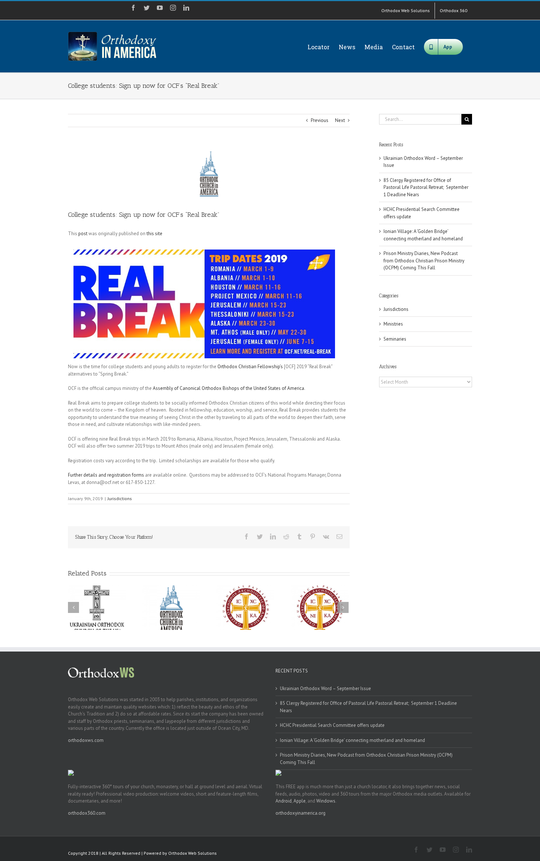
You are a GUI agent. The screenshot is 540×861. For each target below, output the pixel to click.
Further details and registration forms (106, 475)
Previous (319, 120)
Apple (300, 801)
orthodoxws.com (86, 740)
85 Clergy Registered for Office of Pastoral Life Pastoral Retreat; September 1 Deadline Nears (426, 187)
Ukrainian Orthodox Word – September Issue (325, 688)
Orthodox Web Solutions (192, 853)
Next (340, 120)
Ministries (393, 324)
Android (284, 801)
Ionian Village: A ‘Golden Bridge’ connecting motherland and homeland (352, 740)
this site (154, 233)
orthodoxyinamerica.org (300, 813)
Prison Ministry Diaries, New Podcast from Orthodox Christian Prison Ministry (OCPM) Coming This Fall (424, 260)
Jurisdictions (120, 498)
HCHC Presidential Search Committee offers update (332, 725)
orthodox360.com (86, 813)
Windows (325, 801)
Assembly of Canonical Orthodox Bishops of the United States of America (228, 388)
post (82, 233)
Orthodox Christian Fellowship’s (250, 366)
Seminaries (395, 339)
